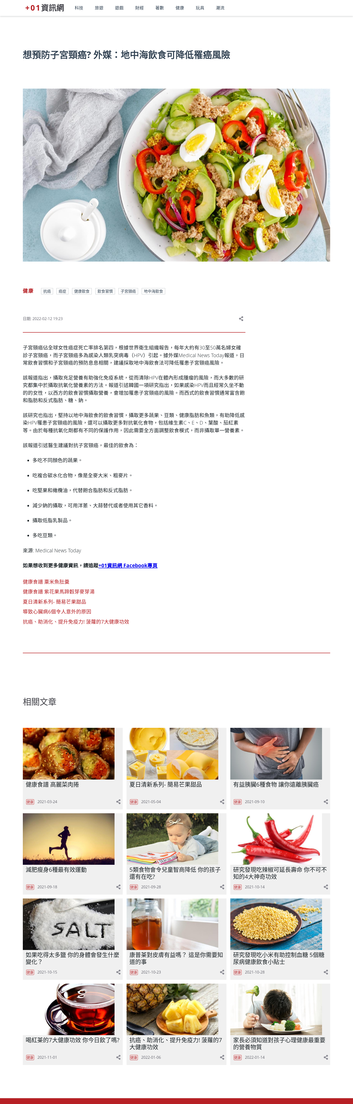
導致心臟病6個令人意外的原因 (57, 611)
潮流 (220, 8)
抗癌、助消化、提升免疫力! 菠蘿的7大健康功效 (76, 621)
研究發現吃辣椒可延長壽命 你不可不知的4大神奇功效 (280, 872)
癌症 (62, 291)
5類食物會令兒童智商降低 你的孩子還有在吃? (175, 872)
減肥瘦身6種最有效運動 (56, 869)
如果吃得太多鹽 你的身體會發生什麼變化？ (72, 958)
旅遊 (99, 8)
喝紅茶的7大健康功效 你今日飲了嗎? (72, 1040)
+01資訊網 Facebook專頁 (128, 565)
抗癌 (47, 291)
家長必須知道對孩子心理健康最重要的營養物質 (279, 1043)
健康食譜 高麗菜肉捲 (52, 784)
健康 (180, 8)
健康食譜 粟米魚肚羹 (46, 581)
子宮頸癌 (128, 291)
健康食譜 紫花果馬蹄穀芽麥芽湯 (59, 591)
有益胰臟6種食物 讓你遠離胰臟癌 (276, 784)
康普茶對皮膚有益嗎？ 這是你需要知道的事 (176, 958)
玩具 (200, 8)
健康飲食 (82, 291)
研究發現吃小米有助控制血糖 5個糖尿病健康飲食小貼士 (278, 958)
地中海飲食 (153, 291)
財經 (139, 8)
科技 (79, 8)
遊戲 (119, 8)
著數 (159, 8)
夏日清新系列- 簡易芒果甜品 (54, 601)
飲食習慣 (105, 291)
